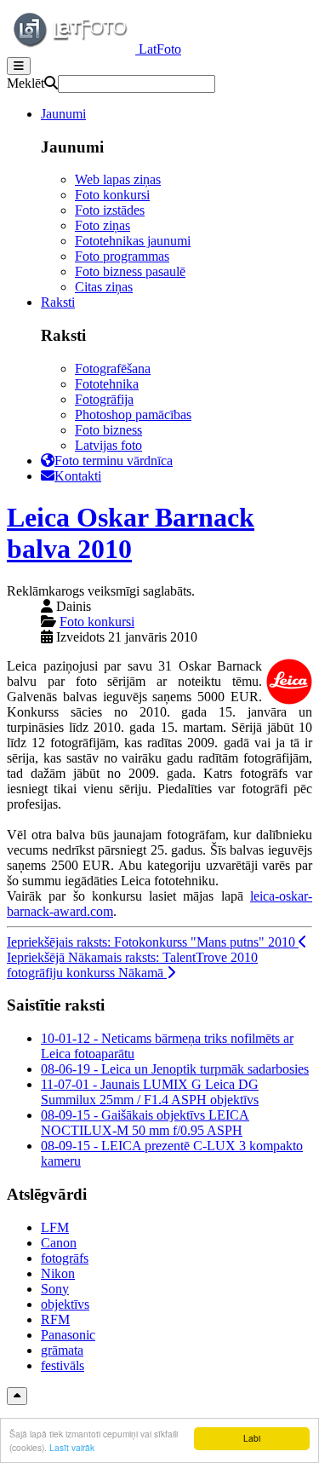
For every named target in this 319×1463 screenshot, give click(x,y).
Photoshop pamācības (133, 414)
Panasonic (68, 1335)
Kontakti (77, 476)
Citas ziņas (104, 286)
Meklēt (25, 83)
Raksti (58, 302)
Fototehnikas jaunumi (133, 240)
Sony (55, 1289)
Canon (59, 1242)
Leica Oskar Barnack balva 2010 (130, 533)
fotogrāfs (64, 1258)
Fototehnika (107, 384)
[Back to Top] (17, 1396)
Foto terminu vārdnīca (113, 460)
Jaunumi (63, 114)
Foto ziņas (102, 225)
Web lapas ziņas (118, 179)
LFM (55, 1227)
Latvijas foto (108, 445)
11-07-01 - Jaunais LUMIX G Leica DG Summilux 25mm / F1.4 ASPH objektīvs (150, 1092)
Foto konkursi (112, 194)
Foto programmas (122, 256)
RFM (55, 1319)
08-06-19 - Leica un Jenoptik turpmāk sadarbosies (175, 1069)
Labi (251, 1437)
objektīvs (65, 1304)
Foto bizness (108, 430)
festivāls (62, 1365)
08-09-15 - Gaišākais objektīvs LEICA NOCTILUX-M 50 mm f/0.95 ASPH (145, 1123)
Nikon (58, 1273)
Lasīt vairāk (71, 1447)
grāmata (62, 1350)
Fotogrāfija (104, 399)
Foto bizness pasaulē (130, 271)
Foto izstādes (110, 210)
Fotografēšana (113, 368)
